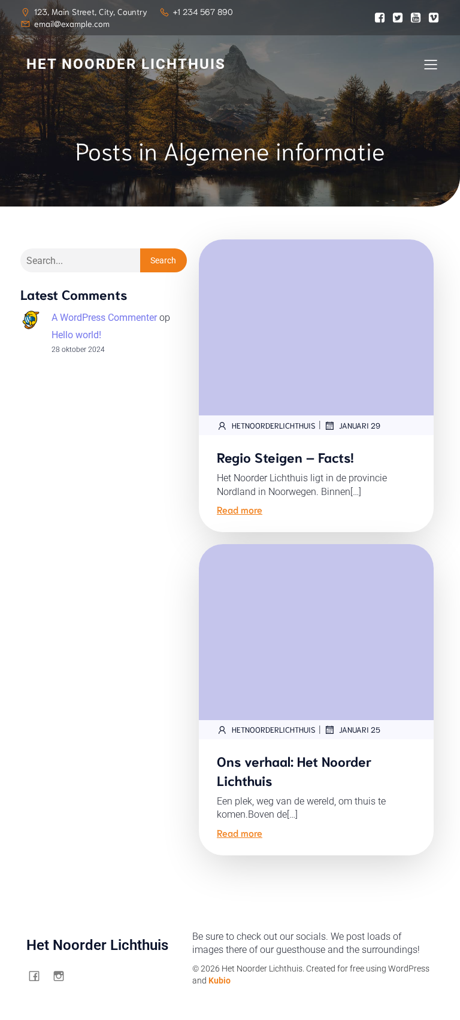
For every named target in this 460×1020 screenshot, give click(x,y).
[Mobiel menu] (431, 64)
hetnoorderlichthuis (274, 425)
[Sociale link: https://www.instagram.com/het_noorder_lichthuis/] (63, 975)
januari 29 (359, 425)
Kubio (219, 980)
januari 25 (359, 729)
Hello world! (76, 335)
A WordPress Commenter (104, 317)
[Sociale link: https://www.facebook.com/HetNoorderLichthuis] (38, 975)
